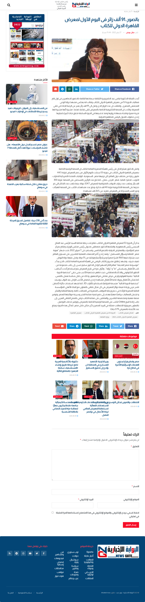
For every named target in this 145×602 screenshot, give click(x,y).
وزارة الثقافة (104, 317)
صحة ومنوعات (74, 573)
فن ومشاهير (59, 553)
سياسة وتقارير (74, 567)
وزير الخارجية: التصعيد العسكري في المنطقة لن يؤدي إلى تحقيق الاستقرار (96, 364)
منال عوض (130, 32)
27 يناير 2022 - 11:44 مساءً (111, 32)
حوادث (10, 178)
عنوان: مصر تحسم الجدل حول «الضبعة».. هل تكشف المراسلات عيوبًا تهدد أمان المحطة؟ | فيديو (27, 147)
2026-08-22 (42, 115)
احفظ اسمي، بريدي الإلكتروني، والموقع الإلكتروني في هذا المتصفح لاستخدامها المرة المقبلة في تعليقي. (97, 514)
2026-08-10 (133, 406)
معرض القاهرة (75, 313)
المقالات (89, 578)
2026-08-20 (133, 372)
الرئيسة (136, 11)
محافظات (11, 214)
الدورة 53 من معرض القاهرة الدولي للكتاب (100, 313)
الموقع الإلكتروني (131, 499)
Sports (90, 552)
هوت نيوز (59, 576)
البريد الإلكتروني (85, 499)
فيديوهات (59, 558)
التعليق (135, 446)
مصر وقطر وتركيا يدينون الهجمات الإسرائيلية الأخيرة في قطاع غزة (127, 364)
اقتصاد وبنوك (90, 567)
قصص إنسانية (60, 563)
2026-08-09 (103, 419)
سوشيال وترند (74, 560)
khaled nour (105, 593)
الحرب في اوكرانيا (89, 573)
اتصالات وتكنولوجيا (88, 560)
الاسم (135, 486)
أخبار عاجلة (128, 11)
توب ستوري (58, 396)
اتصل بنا (11, 593)
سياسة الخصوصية (25, 593)
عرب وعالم (73, 578)
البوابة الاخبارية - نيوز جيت (125, 593)
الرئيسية (39, 593)
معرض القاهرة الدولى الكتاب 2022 (124, 317)
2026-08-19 (72, 375)
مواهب (60, 572)
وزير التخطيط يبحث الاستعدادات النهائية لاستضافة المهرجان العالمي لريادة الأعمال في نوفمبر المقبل (95, 408)
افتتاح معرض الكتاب (126, 313)
